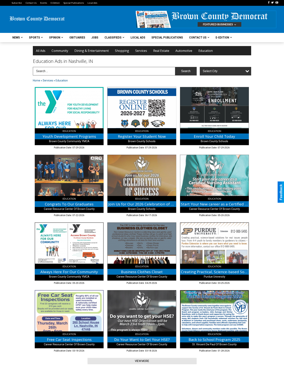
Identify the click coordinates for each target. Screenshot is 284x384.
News (16, 37)
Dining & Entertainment (91, 51)
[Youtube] (276, 2)
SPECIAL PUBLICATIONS (167, 37)
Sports (34, 37)
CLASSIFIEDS (113, 37)
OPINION (54, 37)
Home (36, 80)
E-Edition (55, 2)
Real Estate (161, 51)
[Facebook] (269, 2)
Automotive (183, 51)
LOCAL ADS (138, 37)
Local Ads (92, 2)
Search (185, 71)
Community (60, 51)
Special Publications (73, 2)
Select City (210, 71)
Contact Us (31, 2)
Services (141, 51)
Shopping (122, 51)
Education (205, 51)
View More (142, 361)
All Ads (40, 51)
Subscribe (17, 2)
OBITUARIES (77, 37)
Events (43, 2)
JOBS (94, 37)
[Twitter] (272, 2)
